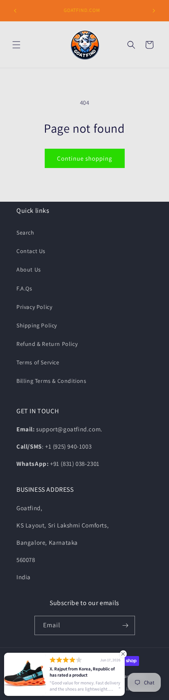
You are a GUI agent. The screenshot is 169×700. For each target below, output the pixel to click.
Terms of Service (37, 362)
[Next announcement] (154, 11)
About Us (28, 269)
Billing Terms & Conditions (51, 381)
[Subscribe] (125, 625)
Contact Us (31, 251)
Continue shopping (84, 158)
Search (25, 232)
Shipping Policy (36, 325)
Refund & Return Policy (47, 344)
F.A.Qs (24, 288)
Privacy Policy (34, 307)
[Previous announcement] (15, 11)
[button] (16, 45)
